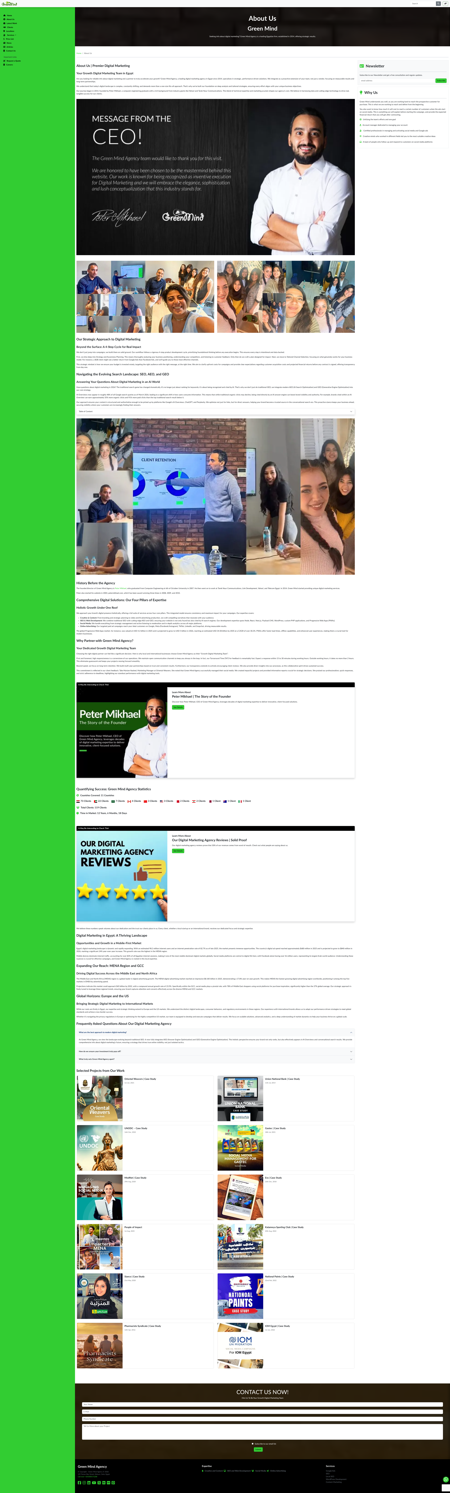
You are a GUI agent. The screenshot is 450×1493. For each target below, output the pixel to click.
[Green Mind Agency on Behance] (104, 1483)
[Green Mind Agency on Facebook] (80, 1483)
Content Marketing (334, 1482)
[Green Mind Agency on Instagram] (84, 1483)
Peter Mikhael (120, 588)
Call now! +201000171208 (87, 1477)
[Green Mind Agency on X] (100, 1483)
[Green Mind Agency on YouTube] (94, 1483)
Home (78, 53)
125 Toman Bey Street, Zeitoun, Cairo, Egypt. (94, 1474)
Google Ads (330, 1471)
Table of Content (86, 411)
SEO (328, 1474)
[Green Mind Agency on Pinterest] (114, 1483)
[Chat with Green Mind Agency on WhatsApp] (446, 1480)
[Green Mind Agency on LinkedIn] (89, 1483)
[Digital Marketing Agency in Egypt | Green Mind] (37, 3)
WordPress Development (336, 1479)
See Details (178, 707)
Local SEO (330, 1476)
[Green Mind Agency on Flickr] (109, 1483)
